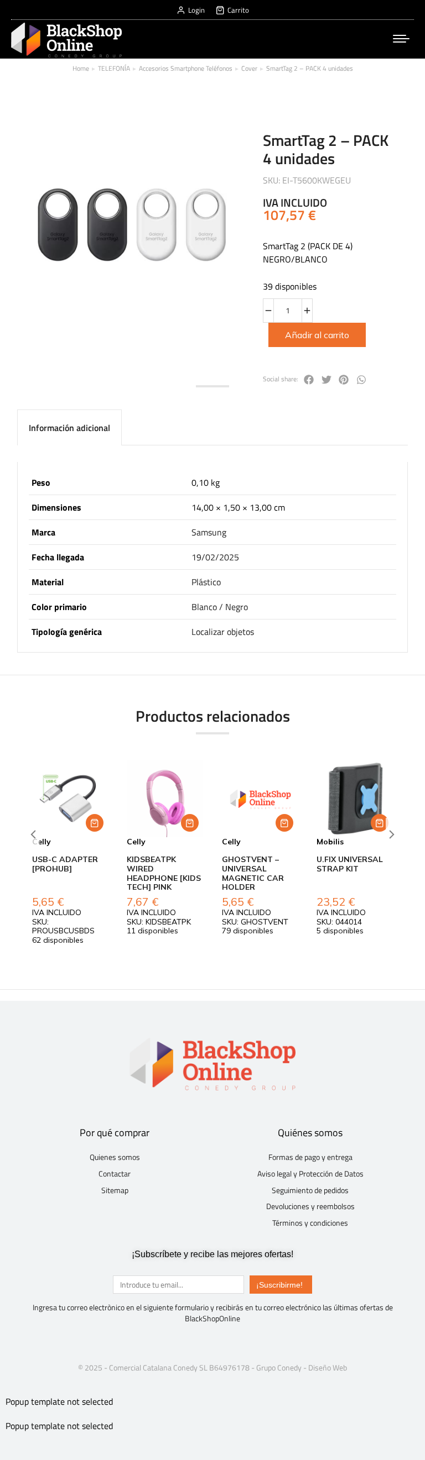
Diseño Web (327, 1367)
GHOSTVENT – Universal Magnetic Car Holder (253, 873)
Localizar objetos (222, 631)
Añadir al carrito (317, 334)
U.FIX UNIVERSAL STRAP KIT (350, 864)
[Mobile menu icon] (401, 39)
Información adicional (69, 427)
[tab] (69, 427)
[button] (94, 823)
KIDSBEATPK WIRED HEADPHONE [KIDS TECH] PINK (164, 873)
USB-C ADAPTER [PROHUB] (65, 864)
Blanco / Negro (219, 606)
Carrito (238, 10)
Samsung (208, 532)
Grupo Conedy (279, 1367)
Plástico (206, 582)
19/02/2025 (215, 557)
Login (196, 10)
